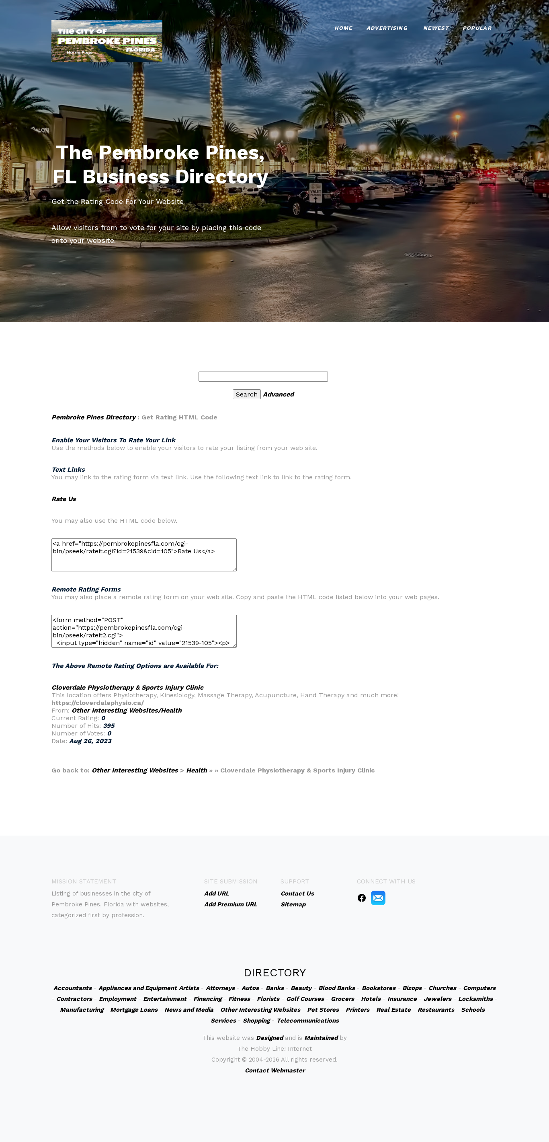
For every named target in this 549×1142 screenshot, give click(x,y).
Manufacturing (81, 1009)
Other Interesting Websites (135, 770)
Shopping (256, 1020)
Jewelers (437, 998)
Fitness (239, 998)
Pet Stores (323, 1009)
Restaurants (436, 1009)
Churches (442, 988)
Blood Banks (336, 988)
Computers (479, 988)
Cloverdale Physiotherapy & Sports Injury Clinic (127, 687)
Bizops (412, 988)
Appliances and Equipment (137, 988)
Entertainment (164, 998)
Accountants (72, 988)
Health (196, 770)
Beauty (301, 988)
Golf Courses (305, 998)
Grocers (342, 998)
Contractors (74, 998)
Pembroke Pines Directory (93, 417)
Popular (477, 28)
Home (343, 28)
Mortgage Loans (134, 1009)
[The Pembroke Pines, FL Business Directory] (106, 40)
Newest (436, 28)
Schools (473, 1009)
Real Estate (393, 1009)
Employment (117, 998)
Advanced (278, 394)
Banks (275, 988)
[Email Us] (378, 897)
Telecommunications (308, 1020)
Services (223, 1020)
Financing (207, 998)
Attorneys (220, 988)
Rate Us (63, 499)
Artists (189, 988)
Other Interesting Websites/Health (127, 710)
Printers (357, 1009)
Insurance (402, 998)
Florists (268, 998)
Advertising (387, 28)
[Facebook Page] (362, 897)
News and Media (188, 1009)
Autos (250, 988)
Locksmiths (475, 998)
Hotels (371, 998)
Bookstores (378, 988)
